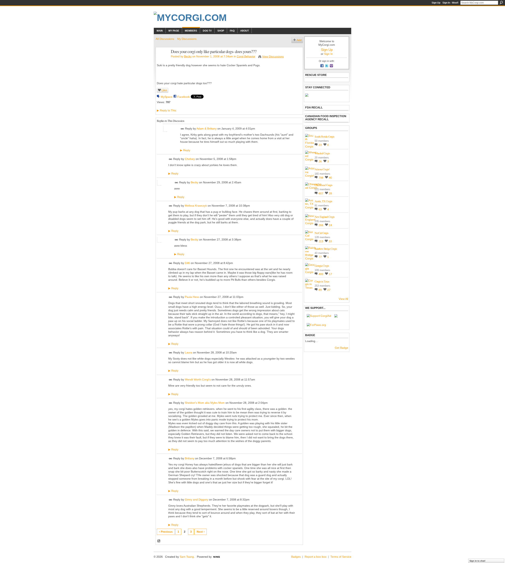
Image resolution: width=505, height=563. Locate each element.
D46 (187, 263)
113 (321, 241)
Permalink (182, 129)
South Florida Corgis (324, 136)
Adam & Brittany (206, 128)
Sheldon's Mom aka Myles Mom (205, 402)
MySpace (166, 96)
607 (321, 193)
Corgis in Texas (322, 281)
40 (330, 177)
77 (321, 256)
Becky (188, 56)
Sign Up (436, 2)
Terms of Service (340, 556)
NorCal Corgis (321, 233)
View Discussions (273, 56)
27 (328, 289)
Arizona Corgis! (322, 169)
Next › (201, 531)
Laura (188, 352)
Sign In (328, 53)
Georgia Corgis (322, 266)
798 (321, 177)
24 (330, 225)
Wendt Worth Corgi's (198, 379)
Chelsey (190, 159)
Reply (185, 150)
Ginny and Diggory (196, 499)
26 (321, 161)
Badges (296, 556)
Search (501, 2)
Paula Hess (192, 297)
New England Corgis (324, 217)
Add (299, 40)
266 (321, 225)
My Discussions (186, 38)
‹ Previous (166, 531)
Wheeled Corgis (322, 153)
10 (330, 241)
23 (321, 144)
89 (321, 289)
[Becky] (162, 59)
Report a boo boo (315, 556)
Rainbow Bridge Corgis (326, 249)
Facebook (183, 96)
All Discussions (165, 38)
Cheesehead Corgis (323, 185)
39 (330, 193)
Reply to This (166, 110)
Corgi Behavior (246, 56)
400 (321, 274)
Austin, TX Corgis (323, 201)
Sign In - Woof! (450, 2)
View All (343, 298)
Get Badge (341, 347)
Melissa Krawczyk (196, 205)
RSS (159, 541)
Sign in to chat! (477, 561)
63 (321, 209)
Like (164, 90)
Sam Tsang (187, 556)
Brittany (189, 458)
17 (330, 274)
